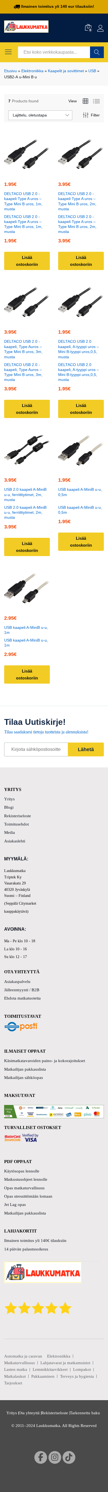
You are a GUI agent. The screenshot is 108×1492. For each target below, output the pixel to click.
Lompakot (82, 1369)
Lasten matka (15, 1369)
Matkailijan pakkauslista (25, 1069)
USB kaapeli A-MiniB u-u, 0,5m (80, 492)
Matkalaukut (15, 1376)
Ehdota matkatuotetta (22, 998)
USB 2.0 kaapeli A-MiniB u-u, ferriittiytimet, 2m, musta (25, 494)
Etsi (97, 52)
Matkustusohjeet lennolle (25, 1179)
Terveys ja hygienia (77, 1376)
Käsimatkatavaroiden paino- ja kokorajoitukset (44, 1060)
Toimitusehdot (16, 824)
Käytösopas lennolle (21, 1171)
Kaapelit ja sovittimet (66, 71)
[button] (26, 171)
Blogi (9, 807)
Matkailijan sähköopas (23, 1077)
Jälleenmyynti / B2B (21, 990)
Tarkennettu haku (85, 1413)
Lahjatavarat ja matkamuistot (65, 1363)
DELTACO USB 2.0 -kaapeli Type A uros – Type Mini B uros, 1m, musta (23, 201)
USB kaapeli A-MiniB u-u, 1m (26, 630)
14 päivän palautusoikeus (26, 1249)
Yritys (9, 799)
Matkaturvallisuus (19, 1363)
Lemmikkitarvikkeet (50, 1369)
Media (9, 832)
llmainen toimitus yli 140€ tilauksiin (35, 1240)
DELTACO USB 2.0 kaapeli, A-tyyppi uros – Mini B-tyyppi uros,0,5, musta (78, 349)
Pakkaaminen (43, 1376)
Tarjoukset (13, 1383)
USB (92, 71)
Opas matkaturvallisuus (24, 1188)
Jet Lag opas (15, 1204)
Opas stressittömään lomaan (28, 1196)
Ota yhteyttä (29, 1413)
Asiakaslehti (14, 841)
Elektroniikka (32, 71)
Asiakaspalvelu (17, 981)
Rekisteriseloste (17, 816)
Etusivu (10, 71)
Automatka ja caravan (23, 1356)
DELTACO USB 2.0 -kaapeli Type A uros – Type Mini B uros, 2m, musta (77, 201)
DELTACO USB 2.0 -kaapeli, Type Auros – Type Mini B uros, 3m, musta (23, 349)
